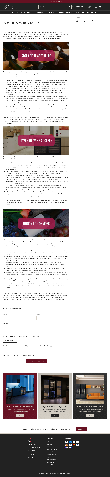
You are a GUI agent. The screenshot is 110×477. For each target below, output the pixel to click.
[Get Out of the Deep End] (90, 389)
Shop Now (20, 415)
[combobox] (55, 7)
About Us (49, 444)
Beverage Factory (51, 454)
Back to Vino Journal (37, 361)
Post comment (10, 340)
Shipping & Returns (52, 449)
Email (38, 314)
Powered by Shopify (65, 473)
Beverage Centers (46, 12)
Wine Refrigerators (22, 12)
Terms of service (51, 459)
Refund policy (50, 462)
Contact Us (50, 446)
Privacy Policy (34, 345)
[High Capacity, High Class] (55, 389)
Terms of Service (44, 345)
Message (6, 323)
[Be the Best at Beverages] (20, 389)
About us (91, 12)
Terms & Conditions (52, 452)
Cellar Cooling (65, 12)
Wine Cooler (8, 18)
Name (5, 314)
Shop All (80, 12)
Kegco (48, 457)
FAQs (48, 441)
